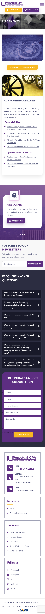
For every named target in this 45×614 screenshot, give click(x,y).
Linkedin (14, 584)
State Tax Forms (16, 551)
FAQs (12, 508)
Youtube (14, 589)
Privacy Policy (32, 602)
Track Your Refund (17, 532)
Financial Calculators (18, 513)
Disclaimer (6, 606)
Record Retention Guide (19, 546)
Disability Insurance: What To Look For (23, 147)
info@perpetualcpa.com (25, 490)
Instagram (15, 575)
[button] (20, 234)
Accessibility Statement (23, 606)
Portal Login (14, 10)
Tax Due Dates (16, 537)
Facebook (15, 570)
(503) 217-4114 (32, 9)
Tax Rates (14, 542)
